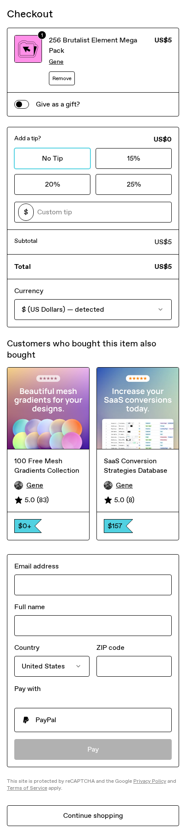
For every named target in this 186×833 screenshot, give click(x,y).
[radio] (93, 720)
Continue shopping (93, 815)
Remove (61, 78)
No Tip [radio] (52, 158)
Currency (28, 291)
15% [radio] (133, 158)
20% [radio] (52, 184)
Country (26, 647)
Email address (36, 566)
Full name (29, 607)
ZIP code (110, 647)
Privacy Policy (149, 781)
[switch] (21, 104)
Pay (93, 749)
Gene (56, 61)
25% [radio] (134, 184)
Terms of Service (27, 788)
